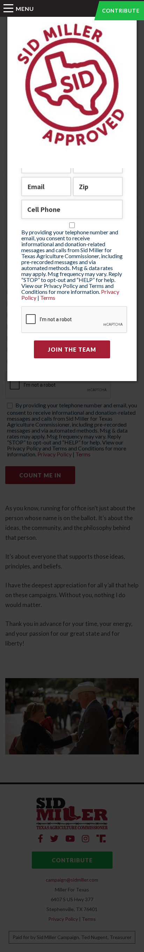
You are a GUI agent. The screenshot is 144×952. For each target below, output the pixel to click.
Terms (47, 297)
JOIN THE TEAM (72, 349)
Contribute (121, 10)
